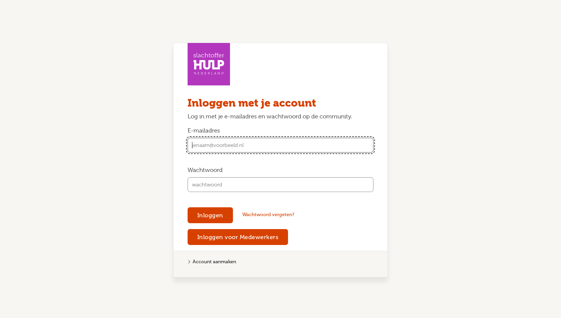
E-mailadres (204, 130)
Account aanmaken (214, 261)
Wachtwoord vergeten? (268, 214)
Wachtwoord (205, 170)
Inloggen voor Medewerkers (238, 237)
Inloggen (210, 215)
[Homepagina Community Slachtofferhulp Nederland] (209, 64)
